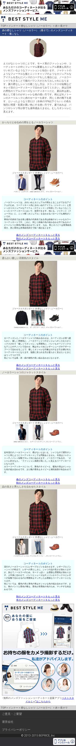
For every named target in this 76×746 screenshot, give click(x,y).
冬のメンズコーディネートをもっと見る (38, 600)
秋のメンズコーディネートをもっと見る (38, 238)
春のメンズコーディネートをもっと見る (38, 235)
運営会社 (7, 721)
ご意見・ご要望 (12, 713)
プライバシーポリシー (16, 729)
